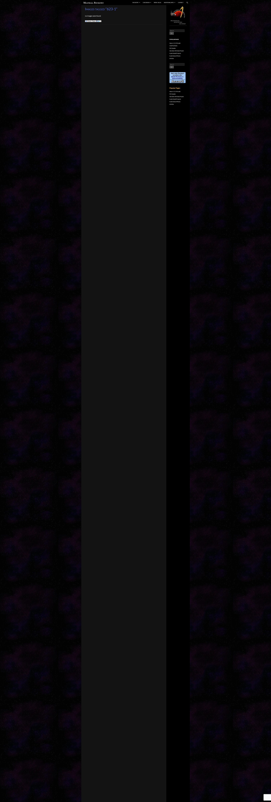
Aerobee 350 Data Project (176, 51)
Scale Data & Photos (174, 56)
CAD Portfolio (173, 45)
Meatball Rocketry (93, 2)
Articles (171, 58)
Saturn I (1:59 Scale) (174, 43)
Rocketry (136, 2)
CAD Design (146, 2)
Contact (180, 2)
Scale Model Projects (175, 53)
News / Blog (157, 2)
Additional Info (169, 2)
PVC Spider (172, 48)
